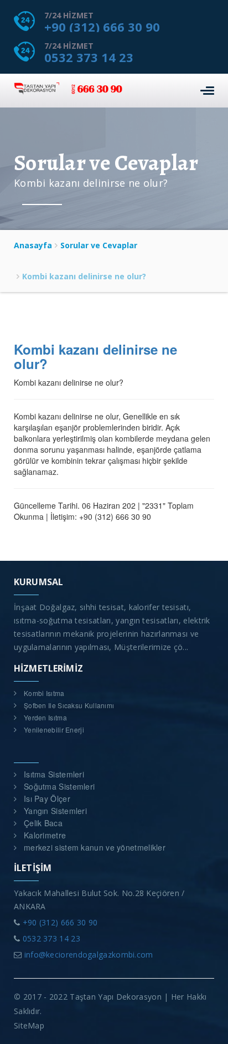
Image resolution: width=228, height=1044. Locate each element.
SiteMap (29, 1025)
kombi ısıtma (44, 693)
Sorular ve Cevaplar (98, 245)
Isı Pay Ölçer (47, 798)
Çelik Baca (43, 822)
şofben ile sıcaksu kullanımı (69, 705)
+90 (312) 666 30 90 (102, 26)
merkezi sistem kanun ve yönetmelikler (94, 847)
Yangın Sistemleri (55, 810)
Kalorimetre (45, 835)
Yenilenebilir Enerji (54, 729)
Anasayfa (33, 245)
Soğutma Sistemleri (59, 786)
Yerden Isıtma (45, 717)
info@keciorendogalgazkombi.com (88, 954)
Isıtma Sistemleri (54, 774)
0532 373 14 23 (88, 57)
